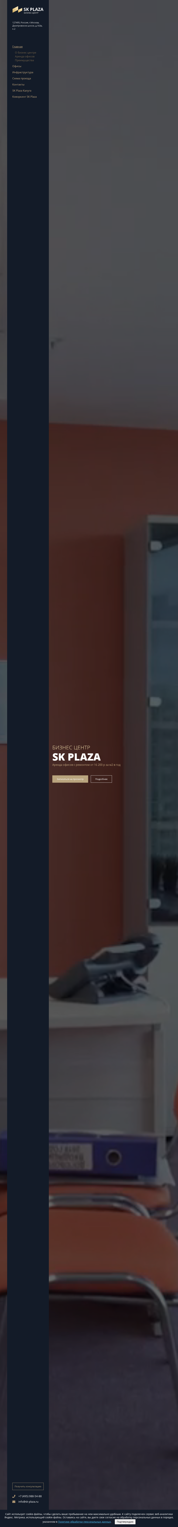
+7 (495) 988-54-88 (30, 1496)
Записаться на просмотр (70, 779)
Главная (17, 46)
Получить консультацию (28, 1486)
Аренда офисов (25, 56)
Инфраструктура (22, 72)
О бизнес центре (25, 52)
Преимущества (24, 60)
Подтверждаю (125, 1521)
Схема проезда (21, 78)
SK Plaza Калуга (21, 90)
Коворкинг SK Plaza (24, 96)
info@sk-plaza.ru (28, 1501)
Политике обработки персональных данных (84, 1521)
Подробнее (101, 779)
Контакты (18, 84)
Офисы (16, 66)
